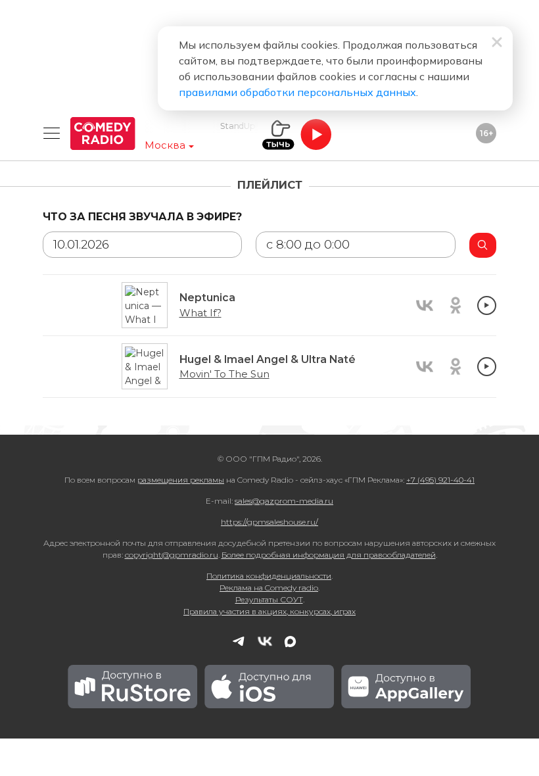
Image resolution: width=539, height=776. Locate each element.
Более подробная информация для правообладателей (329, 555)
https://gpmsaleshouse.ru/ (269, 522)
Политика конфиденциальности (268, 576)
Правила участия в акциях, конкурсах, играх (269, 611)
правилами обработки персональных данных (297, 92)
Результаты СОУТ (269, 599)
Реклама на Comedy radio (269, 588)
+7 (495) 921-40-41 (440, 480)
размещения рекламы (180, 480)
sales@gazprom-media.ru (284, 501)
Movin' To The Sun (224, 374)
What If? (200, 313)
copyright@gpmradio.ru (171, 555)
